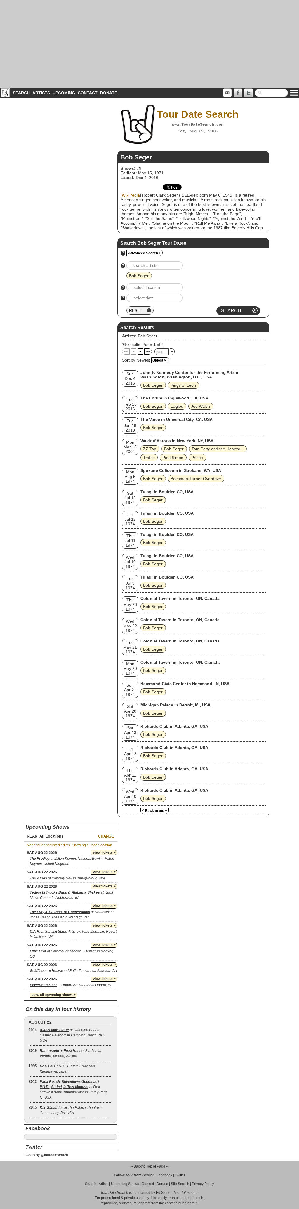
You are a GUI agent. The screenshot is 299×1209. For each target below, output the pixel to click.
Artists (41, 93)
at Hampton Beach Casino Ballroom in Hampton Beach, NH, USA (72, 1035)
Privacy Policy (203, 1184)
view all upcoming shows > (54, 995)
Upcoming (64, 93)
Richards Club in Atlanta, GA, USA (174, 726)
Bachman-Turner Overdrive (196, 478)
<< (126, 352)
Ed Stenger (165, 1193)
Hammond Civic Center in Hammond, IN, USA (185, 683)
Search (21, 93)
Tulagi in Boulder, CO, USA (167, 491)
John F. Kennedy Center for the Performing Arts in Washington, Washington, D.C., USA (190, 374)
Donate (108, 93)
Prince (197, 457)
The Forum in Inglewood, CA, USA (174, 398)
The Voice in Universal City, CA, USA (176, 419)
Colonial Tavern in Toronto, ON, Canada (180, 598)
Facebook (164, 1175)
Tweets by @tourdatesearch (46, 1155)
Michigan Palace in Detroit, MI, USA (175, 705)
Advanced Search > (144, 253)
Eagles (177, 406)
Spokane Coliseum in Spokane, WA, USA (180, 470)
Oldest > (159, 360)
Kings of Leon (183, 385)
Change (106, 836)
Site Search (180, 1184)
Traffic (148, 457)
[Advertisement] (149, 44)
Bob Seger (147, 335)
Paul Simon (172, 457)
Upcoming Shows (125, 1184)
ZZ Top (149, 449)
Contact (88, 93)
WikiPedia (131, 195)
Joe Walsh (200, 406)
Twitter (180, 1175)
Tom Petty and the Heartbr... (218, 449)
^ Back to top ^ (154, 811)
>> (148, 352)
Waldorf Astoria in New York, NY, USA (176, 440)
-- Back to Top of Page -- (149, 1166)
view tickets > (104, 852)
